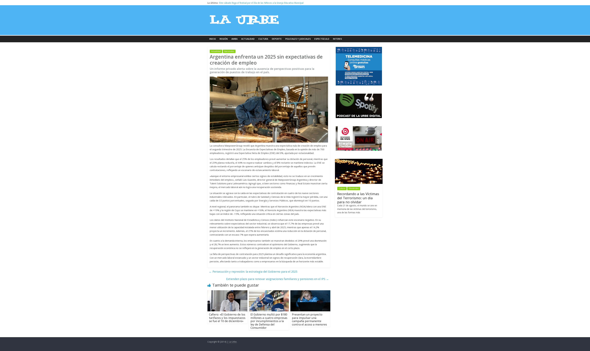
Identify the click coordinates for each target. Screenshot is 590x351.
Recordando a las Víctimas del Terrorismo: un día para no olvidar (358, 197)
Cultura (263, 38)
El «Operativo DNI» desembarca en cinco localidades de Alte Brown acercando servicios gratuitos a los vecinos (274, 2)
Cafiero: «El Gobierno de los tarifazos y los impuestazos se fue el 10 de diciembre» (227, 318)
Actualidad (248, 38)
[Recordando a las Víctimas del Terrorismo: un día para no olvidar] (359, 160)
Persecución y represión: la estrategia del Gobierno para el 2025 (253, 271)
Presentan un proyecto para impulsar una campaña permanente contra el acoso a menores (309, 319)
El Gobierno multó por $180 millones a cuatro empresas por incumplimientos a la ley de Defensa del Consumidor (268, 321)
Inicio (212, 38)
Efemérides (354, 188)
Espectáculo (321, 38)
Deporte (277, 38)
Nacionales (229, 51)
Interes (337, 38)
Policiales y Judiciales (298, 38)
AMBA (234, 38)
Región (224, 38)
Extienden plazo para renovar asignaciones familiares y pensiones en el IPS (277, 279)
